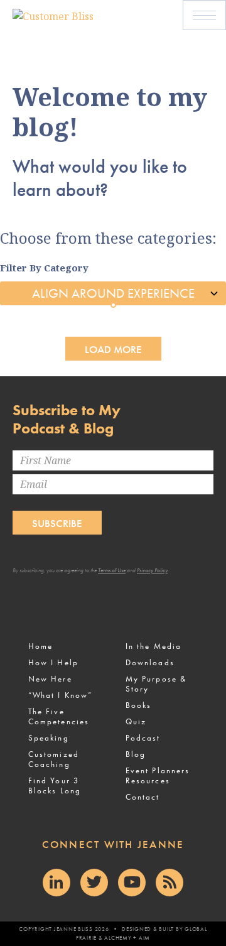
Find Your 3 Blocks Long (54, 785)
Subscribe (57, 523)
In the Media (153, 646)
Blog (136, 754)
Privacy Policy (152, 570)
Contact (143, 796)
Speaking (48, 737)
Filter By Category (44, 267)
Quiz (136, 721)
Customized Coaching (53, 759)
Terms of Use (112, 570)
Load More (113, 349)
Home (40, 646)
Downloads (150, 662)
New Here (50, 678)
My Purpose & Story (156, 683)
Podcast (143, 737)
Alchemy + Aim (127, 938)
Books (138, 705)
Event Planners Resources (158, 775)
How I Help (53, 662)
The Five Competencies (58, 716)
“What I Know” (60, 695)
